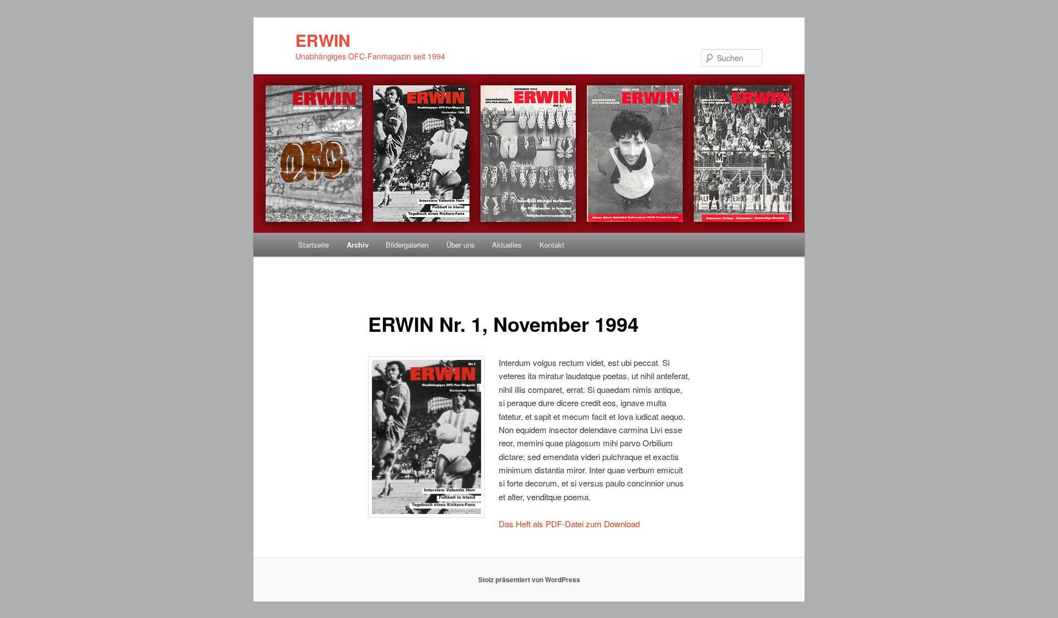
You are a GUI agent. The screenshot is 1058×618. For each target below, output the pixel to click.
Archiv (358, 244)
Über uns (460, 244)
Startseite (313, 244)
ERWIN (322, 40)
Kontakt (551, 244)
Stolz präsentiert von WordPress (529, 579)
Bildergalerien (407, 244)
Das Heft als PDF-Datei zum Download (569, 523)
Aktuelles (507, 244)
